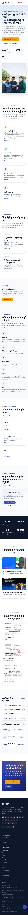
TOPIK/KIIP (4, 842)
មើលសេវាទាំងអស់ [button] (6, 416)
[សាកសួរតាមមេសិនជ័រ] (25, 907)
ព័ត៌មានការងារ (4, 837)
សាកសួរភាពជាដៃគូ (5, 875)
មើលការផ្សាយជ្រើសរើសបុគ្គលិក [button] (10, 43)
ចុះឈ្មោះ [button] (8, 786)
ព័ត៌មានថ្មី (3, 855)
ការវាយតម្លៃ (4, 860)
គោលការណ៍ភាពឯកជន (6, 872)
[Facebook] (3, 827)
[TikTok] (9, 827)
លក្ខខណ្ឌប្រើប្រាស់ (5, 870)
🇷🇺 (17, 820)
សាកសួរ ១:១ (4, 862)
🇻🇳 (8, 817)
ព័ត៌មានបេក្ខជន (5, 840)
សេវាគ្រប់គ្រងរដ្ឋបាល (6, 835)
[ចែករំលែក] (13, 827)
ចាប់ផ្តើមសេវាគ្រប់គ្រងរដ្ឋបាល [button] (10, 39)
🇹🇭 (14, 817)
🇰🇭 (5, 820)
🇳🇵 (3, 820)
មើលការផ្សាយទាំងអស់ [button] (7, 485)
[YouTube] (6, 827)
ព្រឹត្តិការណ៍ (4, 852)
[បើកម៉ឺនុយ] (25, 2)
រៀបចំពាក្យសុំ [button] (6, 299)
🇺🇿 (22, 817)
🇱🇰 (14, 820)
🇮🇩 (17, 817)
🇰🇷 (3, 817)
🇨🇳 (11, 817)
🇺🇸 (5, 817)
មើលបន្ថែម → (23, 699)
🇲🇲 (8, 820)
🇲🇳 (20, 817)
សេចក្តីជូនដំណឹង (5, 850)
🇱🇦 (11, 820)
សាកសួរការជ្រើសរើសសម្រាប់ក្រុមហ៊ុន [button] (12, 505)
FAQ (3, 857)
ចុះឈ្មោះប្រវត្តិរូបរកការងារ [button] (10, 502)
